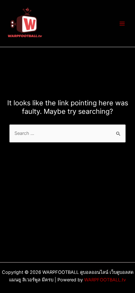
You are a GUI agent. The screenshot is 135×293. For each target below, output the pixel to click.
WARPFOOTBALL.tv (105, 280)
